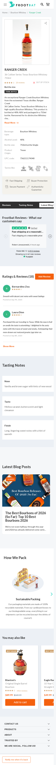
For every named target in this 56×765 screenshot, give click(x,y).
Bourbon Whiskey (18, 12)
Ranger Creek (35, 12)
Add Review (44, 276)
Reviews (6, 205)
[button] (27, 4)
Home (4, 12)
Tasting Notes (26, 205)
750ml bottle (11, 92)
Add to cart (20, 702)
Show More (8, 346)
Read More (9, 123)
